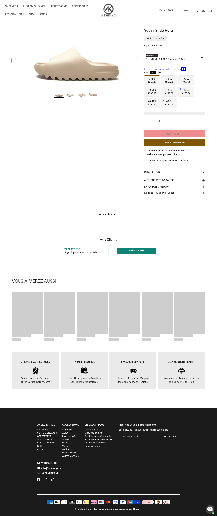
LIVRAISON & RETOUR (156, 186)
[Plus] (169, 121)
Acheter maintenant (174, 142)
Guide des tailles (155, 38)
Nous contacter (93, 446)
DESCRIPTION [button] (152, 171)
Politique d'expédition (95, 442)
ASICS (65, 433)
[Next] (135, 57)
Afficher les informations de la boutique (167, 160)
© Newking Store (83, 509)
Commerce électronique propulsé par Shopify (117, 509)
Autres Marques (70, 456)
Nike (64, 442)
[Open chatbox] (210, 509)
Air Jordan (67, 449)
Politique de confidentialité (98, 436)
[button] (38, 479)
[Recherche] (196, 10)
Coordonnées (91, 429)
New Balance (69, 452)
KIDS (31, 13)
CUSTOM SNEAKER (34, 6)
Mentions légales (93, 433)
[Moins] (150, 121)
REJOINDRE (170, 436)
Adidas (65, 439)
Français (186, 10)
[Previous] (16, 57)
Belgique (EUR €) (167, 10)
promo (43, 13)
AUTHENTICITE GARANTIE (159, 180)
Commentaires (106, 214)
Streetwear (68, 429)
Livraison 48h (69, 436)
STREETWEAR (58, 6)
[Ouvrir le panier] (210, 10)
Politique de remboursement (99, 439)
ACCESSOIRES (80, 6)
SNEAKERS (11, 6)
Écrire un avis (136, 250)
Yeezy (65, 446)
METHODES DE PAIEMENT (159, 193)
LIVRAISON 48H (14, 13)
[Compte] (203, 10)
